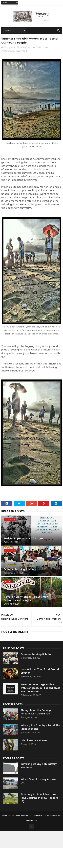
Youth (25, 51)
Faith (38, 47)
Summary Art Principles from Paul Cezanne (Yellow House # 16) (39, 798)
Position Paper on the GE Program (24, 538)
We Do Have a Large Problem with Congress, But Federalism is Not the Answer (40, 688)
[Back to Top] (31, 826)
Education (10, 519)
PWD (18, 51)
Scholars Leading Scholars (20, 569)
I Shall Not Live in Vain (34, 740)
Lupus (45, 47)
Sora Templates (23, 815)
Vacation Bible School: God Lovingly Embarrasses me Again (26, 598)
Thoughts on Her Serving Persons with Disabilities (36, 711)
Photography (8, 51)
